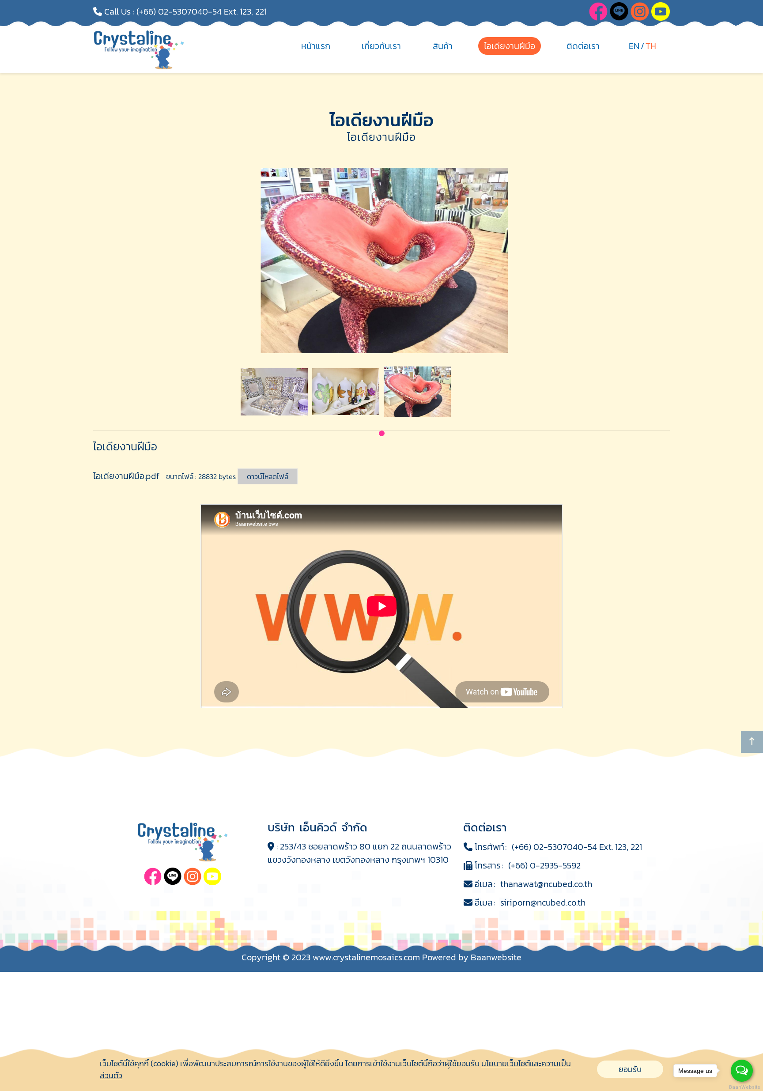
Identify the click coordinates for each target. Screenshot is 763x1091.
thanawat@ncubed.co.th (546, 884)
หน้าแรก (315, 46)
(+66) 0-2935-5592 (544, 865)
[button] (382, 433)
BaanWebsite (742, 1087)
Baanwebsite (496, 957)
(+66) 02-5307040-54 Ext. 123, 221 (201, 11)
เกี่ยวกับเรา (381, 46)
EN (634, 46)
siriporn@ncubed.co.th (542, 902)
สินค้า (443, 46)
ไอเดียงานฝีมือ (509, 46)
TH (651, 46)
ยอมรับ (630, 1069)
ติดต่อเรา (583, 46)
